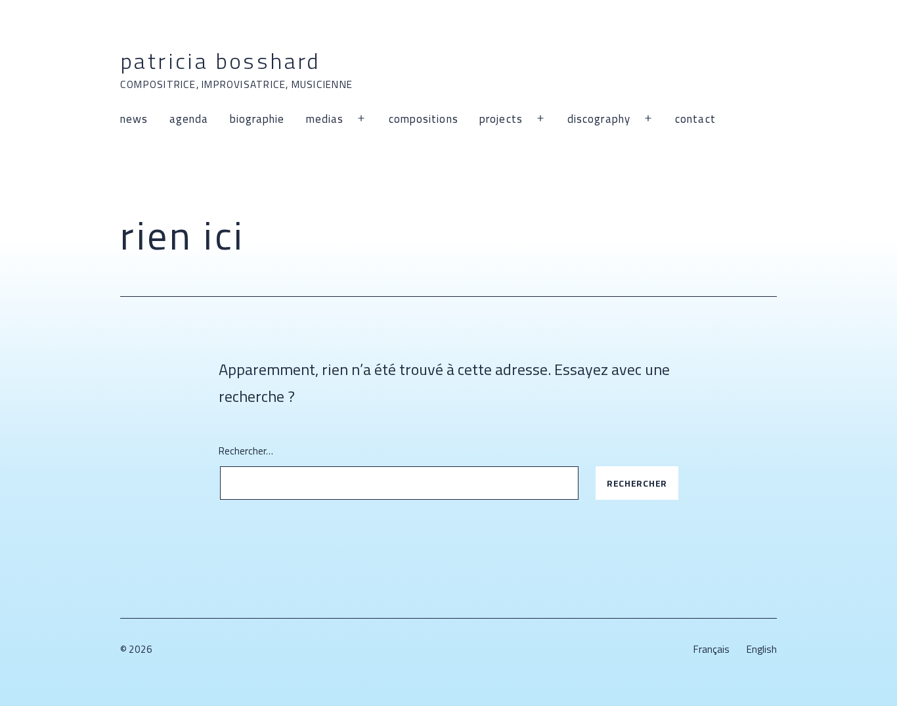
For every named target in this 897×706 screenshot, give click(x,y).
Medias (325, 118)
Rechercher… (246, 450)
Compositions (423, 118)
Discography (598, 118)
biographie (257, 118)
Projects (501, 118)
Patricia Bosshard (220, 60)
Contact (695, 118)
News (134, 118)
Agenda (189, 118)
